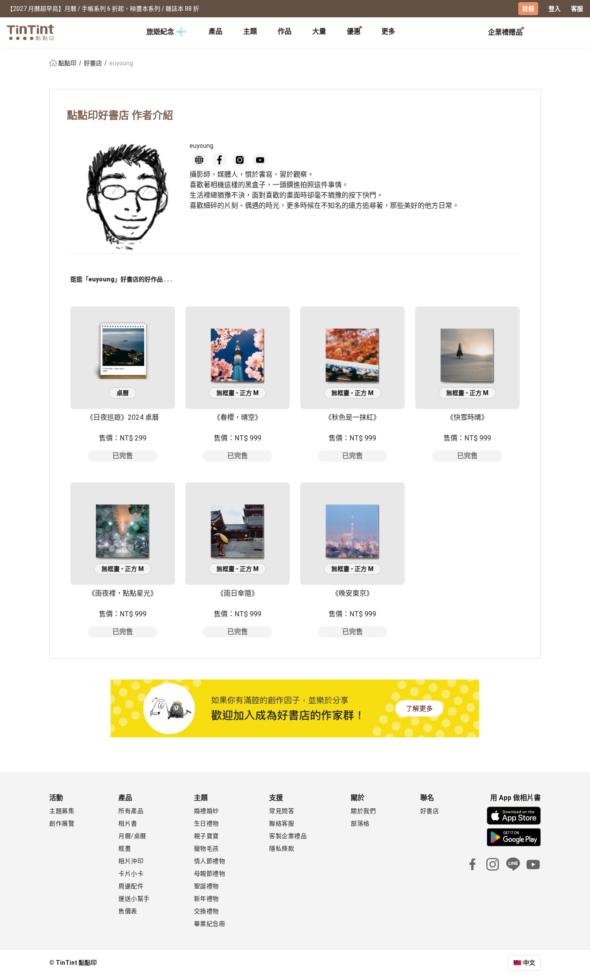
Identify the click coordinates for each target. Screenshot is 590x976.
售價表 (127, 911)
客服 (577, 8)
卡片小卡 (130, 873)
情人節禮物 (209, 861)
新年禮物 (206, 898)
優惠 (354, 31)
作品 (285, 31)
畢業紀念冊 (209, 923)
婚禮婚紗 (206, 810)
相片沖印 (130, 861)
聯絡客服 (281, 823)
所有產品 (130, 810)
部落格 (360, 823)
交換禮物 (206, 911)
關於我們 (363, 810)
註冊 (528, 8)
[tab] (215, 32)
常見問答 (281, 810)
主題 (250, 31)
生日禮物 (206, 823)
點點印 (67, 63)
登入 (555, 8)
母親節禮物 (209, 873)
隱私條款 (281, 848)
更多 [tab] (388, 31)
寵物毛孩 (206, 848)
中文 (529, 962)
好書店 (93, 63)
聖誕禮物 (206, 886)
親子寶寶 (206, 835)
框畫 (124, 848)
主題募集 (61, 810)
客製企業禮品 (288, 835)
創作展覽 (61, 823)
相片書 (127, 823)
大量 (319, 31)
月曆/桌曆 (132, 835)
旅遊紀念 (160, 32)
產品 (215, 31)
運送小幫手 (134, 898)
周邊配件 (130, 886)
